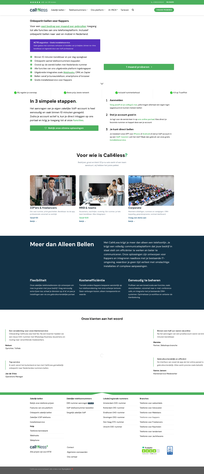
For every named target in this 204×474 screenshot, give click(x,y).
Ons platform (97, 10)
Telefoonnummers (77, 10)
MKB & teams (87, 207)
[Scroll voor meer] (102, 84)
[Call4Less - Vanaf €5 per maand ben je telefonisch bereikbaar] (38, 10)
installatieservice (118, 140)
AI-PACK (112, 10)
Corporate (134, 207)
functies (78, 120)
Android (146, 134)
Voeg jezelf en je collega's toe (123, 105)
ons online (142, 119)
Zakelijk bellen (57, 10)
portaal (151, 119)
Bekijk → (33, 221)
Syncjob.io (66, 469)
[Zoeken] (133, 10)
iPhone (137, 134)
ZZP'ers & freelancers (43, 207)
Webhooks (68, 72)
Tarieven (125, 10)
